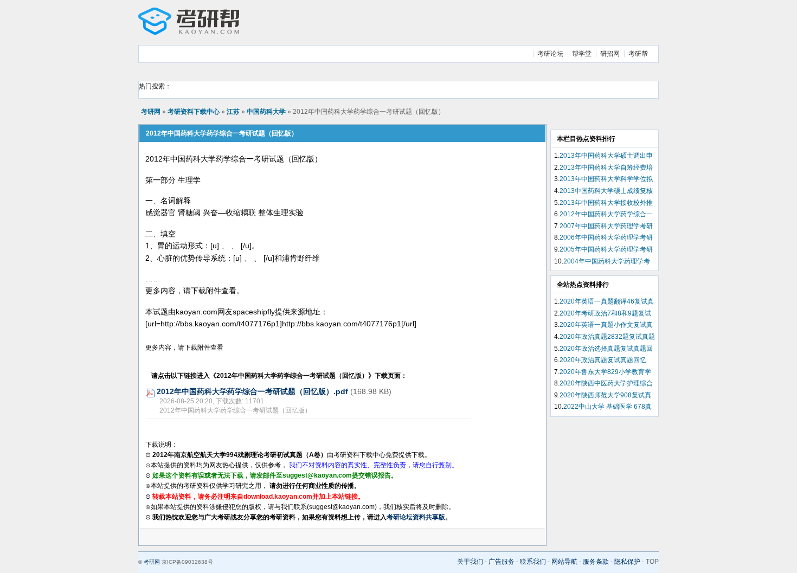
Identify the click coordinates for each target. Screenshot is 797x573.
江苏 (233, 111)
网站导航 (564, 561)
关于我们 (470, 561)
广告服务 (502, 561)
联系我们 (533, 561)
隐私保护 (627, 561)
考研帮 (638, 53)
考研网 (150, 111)
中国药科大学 (266, 111)
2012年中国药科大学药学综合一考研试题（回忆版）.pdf (252, 391)
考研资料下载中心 (194, 111)
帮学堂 (582, 53)
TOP (652, 561)
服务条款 (596, 561)
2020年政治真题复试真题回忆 (603, 360)
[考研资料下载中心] (188, 32)
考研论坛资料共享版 (416, 517)
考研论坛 (550, 53)
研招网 (610, 53)
